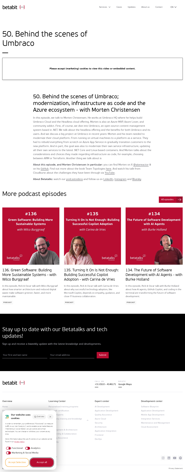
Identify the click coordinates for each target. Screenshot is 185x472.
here (108, 169)
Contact (158, 7)
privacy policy (19, 442)
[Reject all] (50, 416)
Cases (119, 7)
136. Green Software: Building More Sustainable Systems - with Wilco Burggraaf (29, 275)
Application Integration (105, 431)
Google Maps (125, 384)
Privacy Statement (176, 468)
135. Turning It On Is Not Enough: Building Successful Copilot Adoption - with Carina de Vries (91, 275)
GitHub (45, 169)
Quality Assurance (59, 438)
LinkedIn (108, 179)
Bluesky (136, 179)
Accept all (42, 462)
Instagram (120, 179)
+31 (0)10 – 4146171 (105, 384)
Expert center (102, 401)
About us (145, 7)
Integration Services (150, 419)
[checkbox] (14, 448)
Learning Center (57, 401)
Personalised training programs (63, 407)
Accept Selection (17, 462)
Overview (40, 417)
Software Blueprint (150, 407)
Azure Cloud (100, 419)
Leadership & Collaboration (64, 434)
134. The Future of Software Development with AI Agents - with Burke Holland (154, 275)
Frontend (99, 435)
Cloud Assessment (149, 427)
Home (5, 407)
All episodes (167, 200)
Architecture (101, 427)
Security (98, 423)
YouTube (110, 173)
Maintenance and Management (155, 423)
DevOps (98, 439)
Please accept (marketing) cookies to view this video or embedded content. (92, 69)
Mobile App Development (152, 415)
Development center (152, 401)
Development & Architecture (64, 430)
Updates (132, 7)
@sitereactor (141, 165)
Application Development (106, 411)
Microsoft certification (59, 411)
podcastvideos (74, 179)
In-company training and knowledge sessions (65, 420)
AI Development (102, 407)
